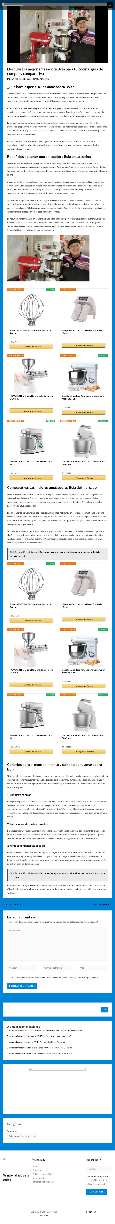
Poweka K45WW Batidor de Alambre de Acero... (30, 331)
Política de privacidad (42, 1174)
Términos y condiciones (43, 1182)
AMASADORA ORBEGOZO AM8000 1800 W (31, 463)
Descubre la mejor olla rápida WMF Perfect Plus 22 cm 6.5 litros (36, 1042)
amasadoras (32, 79)
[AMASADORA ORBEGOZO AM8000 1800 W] (31, 441)
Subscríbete (96, 1192)
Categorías (12, 1131)
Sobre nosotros (40, 1178)
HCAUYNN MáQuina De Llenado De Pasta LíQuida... (31, 397)
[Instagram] (94, 1212)
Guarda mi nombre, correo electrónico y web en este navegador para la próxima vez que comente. (55, 977)
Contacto (37, 1170)
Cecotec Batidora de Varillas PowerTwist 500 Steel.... (83, 463)
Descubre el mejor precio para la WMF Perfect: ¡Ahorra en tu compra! (39, 1036)
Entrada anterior (12, 904)
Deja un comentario (16, 79)
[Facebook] (86, 1212)
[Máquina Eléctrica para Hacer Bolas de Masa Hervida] (83, 310)
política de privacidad (95, 1184)
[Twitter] (90, 1212)
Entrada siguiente (102, 904)
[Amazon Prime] (49, 337)
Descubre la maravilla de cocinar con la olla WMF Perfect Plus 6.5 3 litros (40, 1053)
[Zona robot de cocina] (12, 5)
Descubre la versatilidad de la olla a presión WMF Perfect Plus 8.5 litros (39, 1048)
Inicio (35, 1166)
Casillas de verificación (97, 1176)
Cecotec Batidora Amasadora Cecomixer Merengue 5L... (83, 397)
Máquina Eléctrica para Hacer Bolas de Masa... (82, 331)
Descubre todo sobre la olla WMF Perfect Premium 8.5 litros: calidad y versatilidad (44, 1030)
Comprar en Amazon (33, 346)
